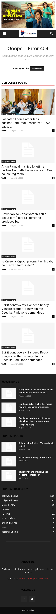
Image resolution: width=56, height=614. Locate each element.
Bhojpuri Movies (9, 522)
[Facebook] (24, 599)
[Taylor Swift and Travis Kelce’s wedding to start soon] (8, 475)
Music (4, 527)
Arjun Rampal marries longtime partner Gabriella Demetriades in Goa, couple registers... (27, 170)
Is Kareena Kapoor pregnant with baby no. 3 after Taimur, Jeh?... (27, 263)
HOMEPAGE (37, 68)
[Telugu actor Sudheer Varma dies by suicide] (8, 447)
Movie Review (8, 504)
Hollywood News (9, 500)
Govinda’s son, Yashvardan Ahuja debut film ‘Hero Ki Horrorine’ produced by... (23, 217)
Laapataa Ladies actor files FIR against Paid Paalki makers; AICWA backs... (25, 122)
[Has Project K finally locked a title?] (8, 461)
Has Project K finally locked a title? (35, 457)
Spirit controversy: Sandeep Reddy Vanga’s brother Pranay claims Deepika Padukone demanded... (25, 308)
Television (6, 509)
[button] (52, 34)
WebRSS (5, 130)
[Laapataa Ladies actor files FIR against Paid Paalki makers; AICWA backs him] (28, 102)
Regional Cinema (9, 531)
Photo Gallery (8, 518)
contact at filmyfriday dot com (33, 578)
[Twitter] (32, 599)
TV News (5, 513)
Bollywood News (8, 114)
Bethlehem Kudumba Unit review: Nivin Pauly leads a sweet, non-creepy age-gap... (35, 421)
